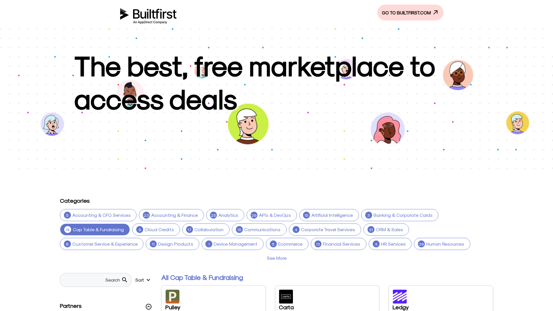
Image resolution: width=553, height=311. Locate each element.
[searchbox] (92, 280)
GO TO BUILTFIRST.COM (407, 12)
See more (277, 258)
